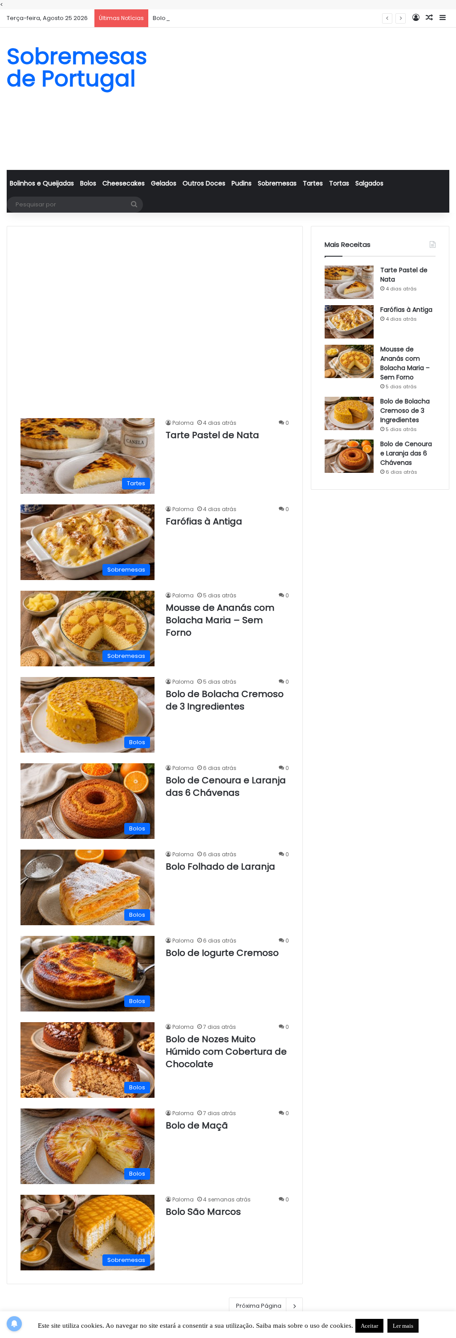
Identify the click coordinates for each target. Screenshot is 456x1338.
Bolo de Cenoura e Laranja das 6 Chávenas (226, 786)
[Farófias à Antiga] (349, 322)
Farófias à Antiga (204, 521)
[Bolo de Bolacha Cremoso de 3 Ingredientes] (349, 413)
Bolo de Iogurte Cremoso (222, 953)
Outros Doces (204, 183)
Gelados (163, 183)
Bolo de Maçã (197, 1125)
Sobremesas (277, 183)
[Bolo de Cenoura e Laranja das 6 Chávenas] (349, 456)
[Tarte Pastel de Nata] (349, 282)
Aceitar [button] (369, 1325)
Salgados (369, 183)
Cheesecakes (123, 183)
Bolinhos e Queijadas (42, 183)
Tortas (339, 183)
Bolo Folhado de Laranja (220, 866)
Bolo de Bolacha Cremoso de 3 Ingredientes (217, 18)
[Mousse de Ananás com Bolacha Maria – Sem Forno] (349, 361)
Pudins (242, 183)
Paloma (183, 423)
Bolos (88, 183)
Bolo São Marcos (203, 1211)
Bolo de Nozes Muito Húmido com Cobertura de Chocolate (226, 1051)
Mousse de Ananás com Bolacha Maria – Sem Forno (220, 620)
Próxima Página (258, 1306)
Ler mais (403, 1325)
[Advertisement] (304, 98)
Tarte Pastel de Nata (212, 435)
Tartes (313, 183)
